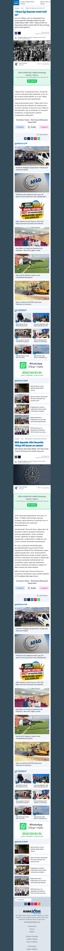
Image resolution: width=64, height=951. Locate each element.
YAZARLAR (21, 899)
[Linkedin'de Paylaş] (32, 138)
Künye (32, 929)
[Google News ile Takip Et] (46, 64)
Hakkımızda (32, 926)
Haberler (17, 8)
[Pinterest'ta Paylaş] (35, 138)
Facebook (20, 127)
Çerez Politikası (32, 942)
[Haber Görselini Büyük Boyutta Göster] (32, 50)
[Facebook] (25, 904)
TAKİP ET (33, 81)
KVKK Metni (32, 946)
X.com (33, 127)
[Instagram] (32, 904)
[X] (29, 904)
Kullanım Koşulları (32, 936)
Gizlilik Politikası (32, 939)
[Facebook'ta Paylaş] (16, 33)
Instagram (44, 127)
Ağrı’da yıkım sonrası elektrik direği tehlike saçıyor (35, 3)
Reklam (32, 932)
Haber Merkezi (23, 63)
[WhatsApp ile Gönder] (38, 138)
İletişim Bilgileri (32, 949)
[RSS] (39, 904)
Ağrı (22, 8)
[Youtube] (35, 904)
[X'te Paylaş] (19, 33)
